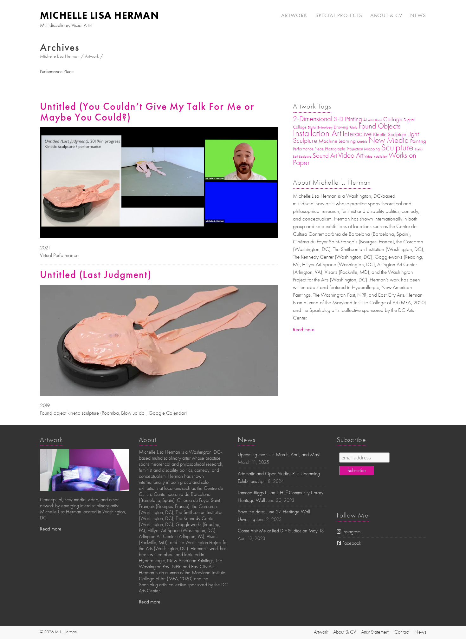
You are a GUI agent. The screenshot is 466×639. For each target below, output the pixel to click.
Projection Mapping (363, 149)
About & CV (386, 15)
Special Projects (338, 15)
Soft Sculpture (302, 157)
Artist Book (375, 120)
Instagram (350, 532)
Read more (303, 329)
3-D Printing (347, 119)
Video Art (350, 155)
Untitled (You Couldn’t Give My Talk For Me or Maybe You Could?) (147, 111)
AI (365, 119)
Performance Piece (308, 149)
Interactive (357, 133)
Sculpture (397, 147)
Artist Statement (375, 632)
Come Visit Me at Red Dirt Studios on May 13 (281, 531)
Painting (418, 141)
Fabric (353, 127)
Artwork (294, 15)
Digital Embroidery (320, 127)
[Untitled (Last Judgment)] (159, 288)
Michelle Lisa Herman (99, 15)
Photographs (335, 149)
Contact (401, 632)
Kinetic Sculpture (389, 134)
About (148, 440)
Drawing (341, 127)
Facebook (351, 543)
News (418, 15)
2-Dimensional (312, 119)
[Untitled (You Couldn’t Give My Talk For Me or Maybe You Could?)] (159, 130)
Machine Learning (337, 141)
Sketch (419, 149)
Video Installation (376, 157)
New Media (388, 140)
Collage (392, 119)
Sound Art (325, 155)
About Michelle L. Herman (332, 182)
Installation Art (317, 133)
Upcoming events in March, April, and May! (279, 455)
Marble (362, 142)
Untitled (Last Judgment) (96, 274)
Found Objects (379, 126)
